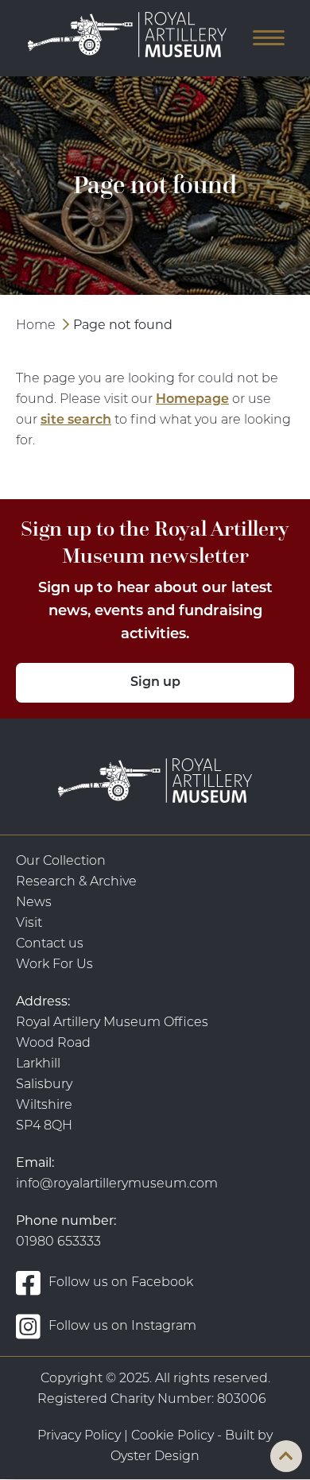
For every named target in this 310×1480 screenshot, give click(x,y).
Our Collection (61, 861)
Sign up (155, 682)
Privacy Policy (79, 1436)
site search (76, 420)
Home (36, 326)
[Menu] (262, 38)
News (34, 903)
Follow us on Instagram (122, 1326)
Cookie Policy (172, 1436)
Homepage (192, 399)
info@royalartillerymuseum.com (117, 1184)
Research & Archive (76, 882)
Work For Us (54, 965)
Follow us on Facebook (120, 1283)
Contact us (49, 944)
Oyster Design (155, 1457)
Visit (29, 923)
